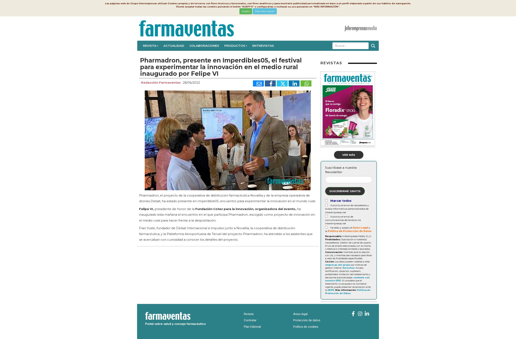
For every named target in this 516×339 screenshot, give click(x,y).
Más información (265, 11)
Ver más (348, 154)
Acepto (246, 11)
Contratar (250, 320)
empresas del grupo (338, 264)
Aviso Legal (360, 227)
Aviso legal (300, 314)
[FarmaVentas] (353, 314)
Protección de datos (306, 320)
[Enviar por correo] (258, 83)
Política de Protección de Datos (349, 231)
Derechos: (348, 267)
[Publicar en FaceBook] (270, 83)
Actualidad (173, 46)
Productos (234, 46)
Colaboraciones (204, 46)
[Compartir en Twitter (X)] (282, 83)
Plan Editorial (252, 327)
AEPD (331, 290)
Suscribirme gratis (345, 191)
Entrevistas (263, 46)
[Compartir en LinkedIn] (294, 83)
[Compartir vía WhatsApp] (306, 83)
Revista (149, 46)
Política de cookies (305, 327)
